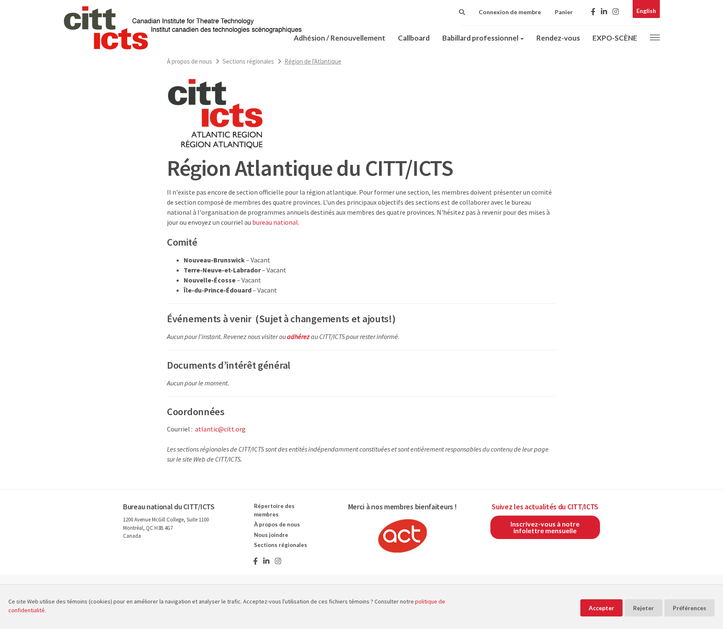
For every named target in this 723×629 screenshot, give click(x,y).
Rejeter (643, 607)
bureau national (275, 222)
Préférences (689, 607)
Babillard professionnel (481, 37)
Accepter (601, 607)
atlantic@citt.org (220, 429)
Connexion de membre (510, 11)
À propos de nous (189, 61)
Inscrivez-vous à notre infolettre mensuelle (544, 527)
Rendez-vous (558, 37)
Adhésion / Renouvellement (339, 37)
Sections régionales (248, 61)
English (646, 10)
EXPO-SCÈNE (614, 37)
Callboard (414, 37)
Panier (564, 11)
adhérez (298, 336)
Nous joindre (271, 534)
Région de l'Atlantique (313, 61)
